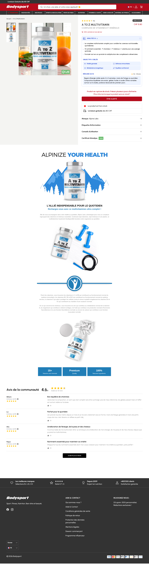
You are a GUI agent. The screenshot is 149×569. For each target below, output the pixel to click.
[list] (45, 49)
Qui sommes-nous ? (73, 502)
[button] (141, 7)
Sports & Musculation (53, 12)
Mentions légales (72, 527)
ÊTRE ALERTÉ (112, 99)
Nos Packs (38, 12)
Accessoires (136, 12)
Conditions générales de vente (77, 511)
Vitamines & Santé (95, 12)
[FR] (127, 7)
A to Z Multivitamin (19, 19)
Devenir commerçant (74, 531)
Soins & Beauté (108, 12)
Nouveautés (25, 12)
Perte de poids (68, 12)
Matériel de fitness (122, 12)
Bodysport (17, 556)
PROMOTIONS (14, 12)
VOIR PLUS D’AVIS (74, 456)
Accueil (8, 19)
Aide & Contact (71, 507)
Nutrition (81, 12)
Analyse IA (92, 38)
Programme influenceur (75, 536)
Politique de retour (72, 515)
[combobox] (77, 7)
